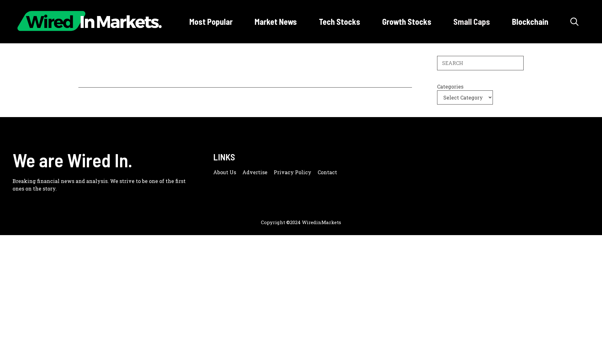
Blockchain (530, 21)
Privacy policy (292, 172)
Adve (249, 172)
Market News (276, 21)
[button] (574, 21)
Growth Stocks (406, 21)
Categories (450, 86)
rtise (261, 172)
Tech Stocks (339, 21)
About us (224, 172)
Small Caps (471, 21)
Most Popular (211, 21)
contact (327, 172)
